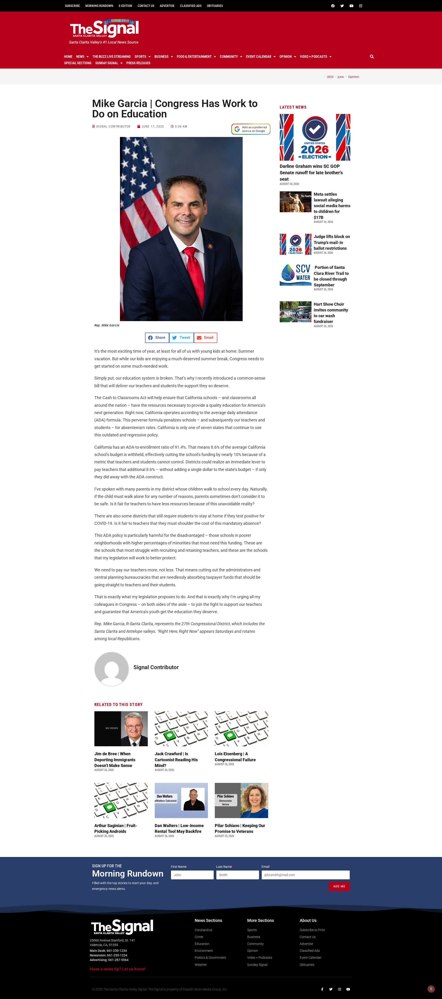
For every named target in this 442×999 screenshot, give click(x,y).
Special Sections (77, 63)
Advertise (167, 6)
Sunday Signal (106, 63)
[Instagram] (360, 5)
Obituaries (215, 6)
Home (68, 57)
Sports (140, 57)
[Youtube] (351, 5)
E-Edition (125, 6)
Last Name (224, 866)
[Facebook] (332, 5)
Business (161, 57)
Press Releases (138, 63)
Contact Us (146, 6)
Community (229, 57)
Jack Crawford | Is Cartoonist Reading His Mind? (176, 759)
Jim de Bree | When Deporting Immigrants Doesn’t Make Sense (114, 759)
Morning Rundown (99, 6)
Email (266, 866)
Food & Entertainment (194, 57)
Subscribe (72, 6)
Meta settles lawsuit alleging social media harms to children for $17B (332, 206)
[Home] (321, 77)
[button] (372, 56)
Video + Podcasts (313, 57)
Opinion (285, 57)
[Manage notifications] (431, 989)
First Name (179, 866)
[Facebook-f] (322, 989)
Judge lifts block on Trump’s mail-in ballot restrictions (332, 242)
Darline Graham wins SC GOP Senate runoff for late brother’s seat (311, 172)
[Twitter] (342, 5)
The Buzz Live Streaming (112, 57)
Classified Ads (190, 6)
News (80, 57)
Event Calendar (258, 57)
